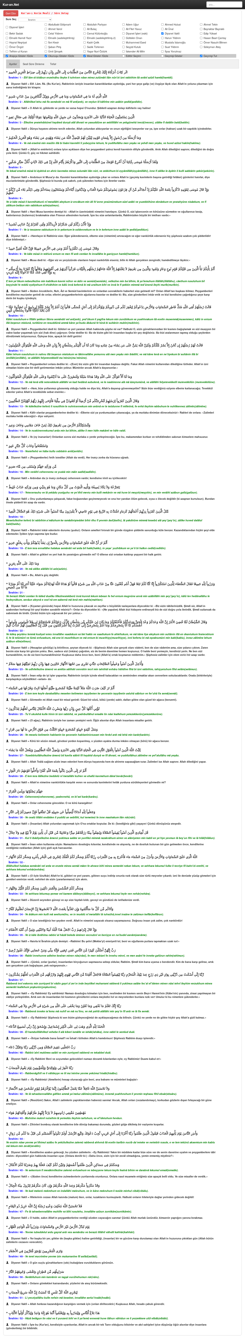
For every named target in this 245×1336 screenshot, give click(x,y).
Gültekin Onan (134, 38)
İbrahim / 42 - (17, 1094)
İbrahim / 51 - (17, 1297)
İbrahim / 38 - (17, 1011)
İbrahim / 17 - (17, 492)
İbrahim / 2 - (16, 101)
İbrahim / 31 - (17, 838)
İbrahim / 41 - (17, 1073)
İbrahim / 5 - (16, 167)
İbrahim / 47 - (17, 1211)
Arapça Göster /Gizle (21, 56)
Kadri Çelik (93, 42)
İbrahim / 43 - (17, 1118)
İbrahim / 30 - (17, 817)
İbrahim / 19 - (17, 548)
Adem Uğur (132, 24)
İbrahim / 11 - (16, 350)
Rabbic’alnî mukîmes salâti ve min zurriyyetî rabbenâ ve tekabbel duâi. (68, 1052)
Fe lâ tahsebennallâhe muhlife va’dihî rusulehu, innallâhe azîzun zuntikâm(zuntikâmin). (78, 1211)
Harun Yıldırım (173, 38)
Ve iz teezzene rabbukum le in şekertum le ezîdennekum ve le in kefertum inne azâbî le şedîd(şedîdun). (86, 229)
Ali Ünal (169, 29)
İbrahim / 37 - (16, 980)
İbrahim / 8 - (16, 254)
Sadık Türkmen (95, 47)
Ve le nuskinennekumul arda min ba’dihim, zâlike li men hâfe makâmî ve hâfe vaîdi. (75, 430)
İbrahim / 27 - (17, 755)
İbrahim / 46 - (17, 1191)
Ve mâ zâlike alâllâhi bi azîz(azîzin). (46, 568)
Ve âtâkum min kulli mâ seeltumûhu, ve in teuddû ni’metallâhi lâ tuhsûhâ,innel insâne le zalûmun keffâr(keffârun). (94, 914)
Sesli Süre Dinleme (33, 64)
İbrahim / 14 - (17, 430)
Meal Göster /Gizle (97, 56)
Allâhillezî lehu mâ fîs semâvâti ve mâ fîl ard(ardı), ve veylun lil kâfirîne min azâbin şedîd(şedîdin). (83, 101)
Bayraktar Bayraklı (214, 29)
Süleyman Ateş (212, 47)
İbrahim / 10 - (16, 315)
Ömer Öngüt (16, 47)
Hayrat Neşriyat (18, 42)
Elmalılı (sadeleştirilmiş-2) (101, 38)
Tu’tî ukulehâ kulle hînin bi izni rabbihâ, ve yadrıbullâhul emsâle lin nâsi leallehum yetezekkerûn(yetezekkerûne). (94, 714)
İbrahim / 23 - (17, 669)
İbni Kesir (53, 42)
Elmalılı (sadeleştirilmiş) (61, 38)
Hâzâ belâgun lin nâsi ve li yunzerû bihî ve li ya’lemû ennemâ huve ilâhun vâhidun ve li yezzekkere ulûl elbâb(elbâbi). (96, 1318)
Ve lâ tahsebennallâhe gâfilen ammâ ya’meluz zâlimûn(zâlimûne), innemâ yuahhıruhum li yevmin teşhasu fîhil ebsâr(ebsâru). (101, 1094)
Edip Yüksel (210, 33)
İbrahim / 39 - (17, 1032)
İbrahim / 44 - (16, 1138)
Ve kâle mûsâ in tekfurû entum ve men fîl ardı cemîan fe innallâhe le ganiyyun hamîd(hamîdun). (82, 254)
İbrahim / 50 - (17, 1277)
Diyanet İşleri (16, 27)
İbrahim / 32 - (16, 862)
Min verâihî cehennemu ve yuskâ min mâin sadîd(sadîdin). (60, 472)
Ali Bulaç (92, 29)
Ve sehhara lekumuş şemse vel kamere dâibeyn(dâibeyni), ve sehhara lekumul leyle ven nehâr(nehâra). (88, 893)
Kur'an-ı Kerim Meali (35, 13)
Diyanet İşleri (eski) (137, 33)
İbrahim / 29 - (17, 796)
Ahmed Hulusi (173, 24)
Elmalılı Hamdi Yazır (20, 38)
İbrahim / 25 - (17, 714)
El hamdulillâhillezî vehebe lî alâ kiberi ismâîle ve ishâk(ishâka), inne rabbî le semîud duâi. (80, 1032)
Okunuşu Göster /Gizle (61, 56)
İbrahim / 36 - (17, 955)
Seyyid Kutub (133, 47)
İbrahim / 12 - (17, 382)
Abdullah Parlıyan (97, 24)
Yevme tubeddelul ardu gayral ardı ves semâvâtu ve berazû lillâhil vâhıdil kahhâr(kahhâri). (80, 1232)
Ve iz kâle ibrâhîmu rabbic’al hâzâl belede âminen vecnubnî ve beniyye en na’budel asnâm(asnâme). (86, 935)
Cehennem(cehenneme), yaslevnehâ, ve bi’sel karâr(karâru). (61, 796)
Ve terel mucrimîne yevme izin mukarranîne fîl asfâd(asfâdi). (61, 1256)
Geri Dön (11, 13)
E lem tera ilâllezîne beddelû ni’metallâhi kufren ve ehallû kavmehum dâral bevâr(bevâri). (79, 776)
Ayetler (13, 64)
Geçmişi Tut (210, 56)
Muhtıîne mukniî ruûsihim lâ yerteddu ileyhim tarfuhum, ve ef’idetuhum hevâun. (73, 1118)
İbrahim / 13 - (17, 406)
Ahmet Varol (55, 29)
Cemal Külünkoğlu (97, 33)
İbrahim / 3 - (16, 122)
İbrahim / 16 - (17, 472)
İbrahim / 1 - (16, 77)
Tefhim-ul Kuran (18, 51)
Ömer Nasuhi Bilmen (215, 42)
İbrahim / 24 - (17, 693)
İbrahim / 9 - (16, 277)
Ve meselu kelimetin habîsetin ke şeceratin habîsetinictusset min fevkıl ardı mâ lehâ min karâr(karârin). (87, 734)
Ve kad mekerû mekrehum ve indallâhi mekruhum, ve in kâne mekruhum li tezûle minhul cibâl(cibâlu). (87, 1191)
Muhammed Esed (136, 42)
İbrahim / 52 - (17, 1318)
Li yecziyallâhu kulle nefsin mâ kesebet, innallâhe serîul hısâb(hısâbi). (68, 1297)
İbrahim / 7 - (16, 229)
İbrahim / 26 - (17, 734)
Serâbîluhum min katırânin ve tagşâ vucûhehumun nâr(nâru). (62, 1277)
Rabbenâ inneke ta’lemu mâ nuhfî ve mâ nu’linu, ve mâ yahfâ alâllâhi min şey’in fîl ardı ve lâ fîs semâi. (87, 1011)
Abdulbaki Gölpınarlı (59, 24)
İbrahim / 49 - (17, 1256)
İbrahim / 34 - (17, 914)
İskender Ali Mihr (135, 51)
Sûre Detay (61, 13)
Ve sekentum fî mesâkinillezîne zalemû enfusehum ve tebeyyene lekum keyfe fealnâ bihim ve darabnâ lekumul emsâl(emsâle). (101, 1170)
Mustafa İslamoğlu (175, 42)
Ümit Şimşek (55, 51)
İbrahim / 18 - (16, 516)
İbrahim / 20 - (17, 568)
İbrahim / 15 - (17, 451)
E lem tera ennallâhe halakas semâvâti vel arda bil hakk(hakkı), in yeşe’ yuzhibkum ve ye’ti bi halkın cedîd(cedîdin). (95, 548)
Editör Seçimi (133, 56)
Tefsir (53, 64)
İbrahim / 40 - (17, 1052)
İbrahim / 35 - (17, 935)
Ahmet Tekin (211, 24)
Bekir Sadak (16, 33)
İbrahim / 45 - (17, 1170)
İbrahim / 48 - (17, 1232)
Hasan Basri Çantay (215, 38)
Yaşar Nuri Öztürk (97, 51)
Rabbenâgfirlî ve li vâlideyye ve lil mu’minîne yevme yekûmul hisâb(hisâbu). (71, 1073)
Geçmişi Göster (173, 56)
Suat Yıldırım (172, 47)
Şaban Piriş (54, 47)
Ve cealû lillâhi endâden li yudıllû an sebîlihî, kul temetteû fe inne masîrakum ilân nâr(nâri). (80, 817)
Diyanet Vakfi (172, 33)
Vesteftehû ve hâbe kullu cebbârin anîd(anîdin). (54, 451)
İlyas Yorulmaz (173, 51)
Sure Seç (11, 19)
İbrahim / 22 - (16, 630)
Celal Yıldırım (55, 33)
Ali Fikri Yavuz (134, 29)
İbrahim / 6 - (16, 198)
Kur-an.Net (11, 4)
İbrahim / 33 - (17, 893)
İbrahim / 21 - (16, 592)
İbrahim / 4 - (16, 143)
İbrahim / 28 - (17, 776)
